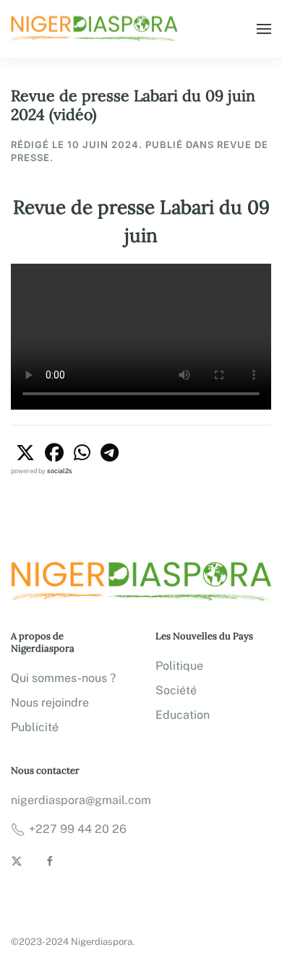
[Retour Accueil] (96, 29)
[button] (264, 29)
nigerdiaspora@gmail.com (81, 800)
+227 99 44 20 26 (78, 829)
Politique (179, 666)
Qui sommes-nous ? (63, 678)
